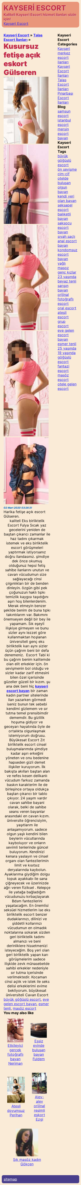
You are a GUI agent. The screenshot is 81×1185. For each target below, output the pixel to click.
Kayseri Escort (16, 23)
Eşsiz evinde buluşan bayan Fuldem (38, 1050)
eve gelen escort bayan (26, 1001)
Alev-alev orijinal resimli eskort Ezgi (39, 1108)
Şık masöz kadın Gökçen (27, 1161)
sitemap (10, 1179)
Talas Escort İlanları (23, 37)
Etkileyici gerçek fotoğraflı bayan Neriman (15, 1054)
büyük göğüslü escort (22, 999)
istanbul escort (64, 122)
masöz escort (24, 1008)
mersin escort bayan (63, 133)
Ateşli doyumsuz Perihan (16, 1110)
